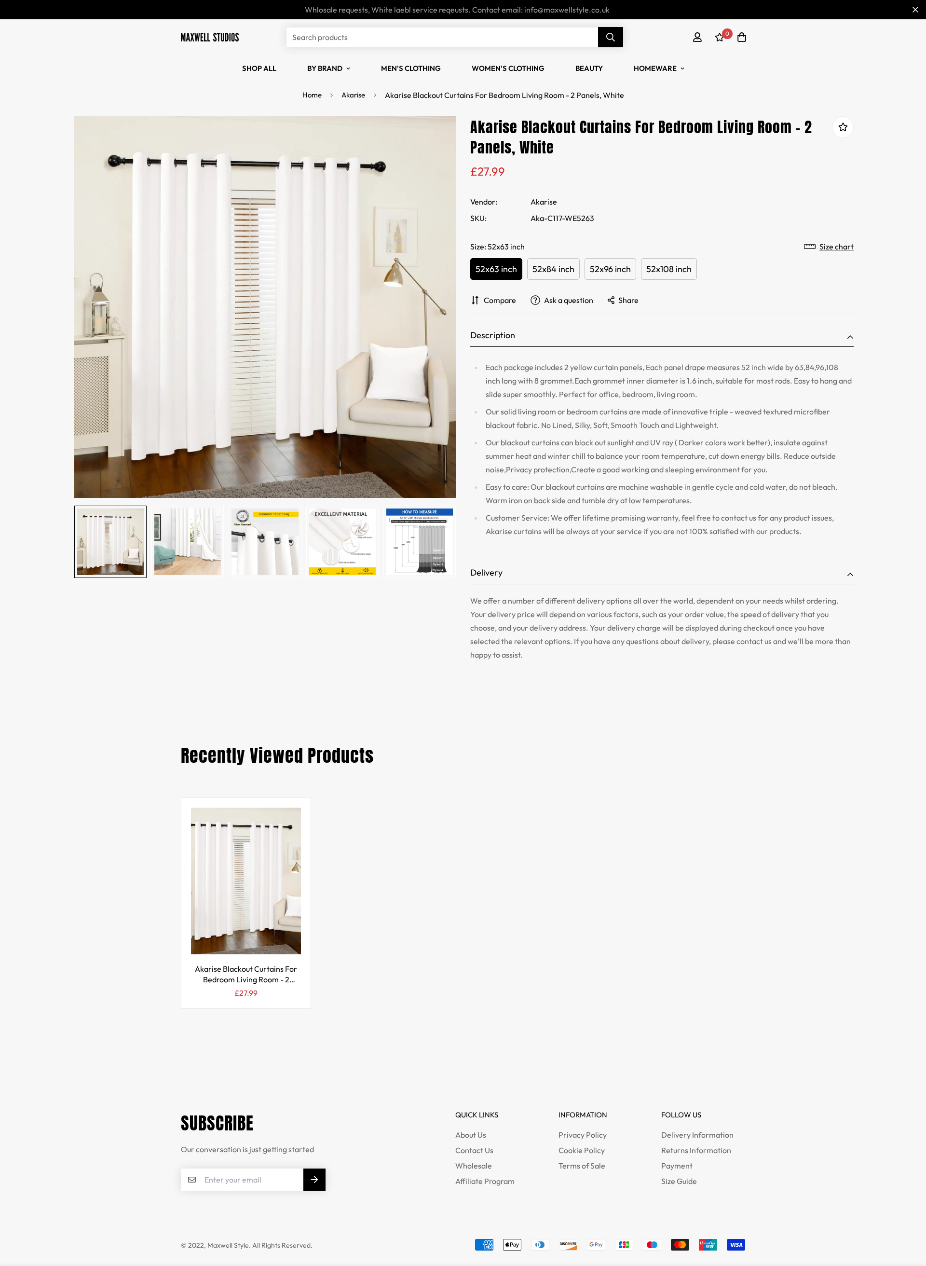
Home (312, 94)
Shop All (259, 68)
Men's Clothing (411, 68)
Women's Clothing (508, 68)
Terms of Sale (581, 1165)
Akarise (353, 94)
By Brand (324, 68)
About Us (470, 1135)
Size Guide (679, 1181)
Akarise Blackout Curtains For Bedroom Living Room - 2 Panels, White (246, 974)
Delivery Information (697, 1135)
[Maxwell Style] (210, 37)
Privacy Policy (582, 1135)
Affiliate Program (485, 1181)
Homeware (655, 68)
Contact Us (474, 1150)
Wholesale (473, 1165)
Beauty (589, 68)
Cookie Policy (581, 1150)
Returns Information (696, 1150)
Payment (677, 1165)
